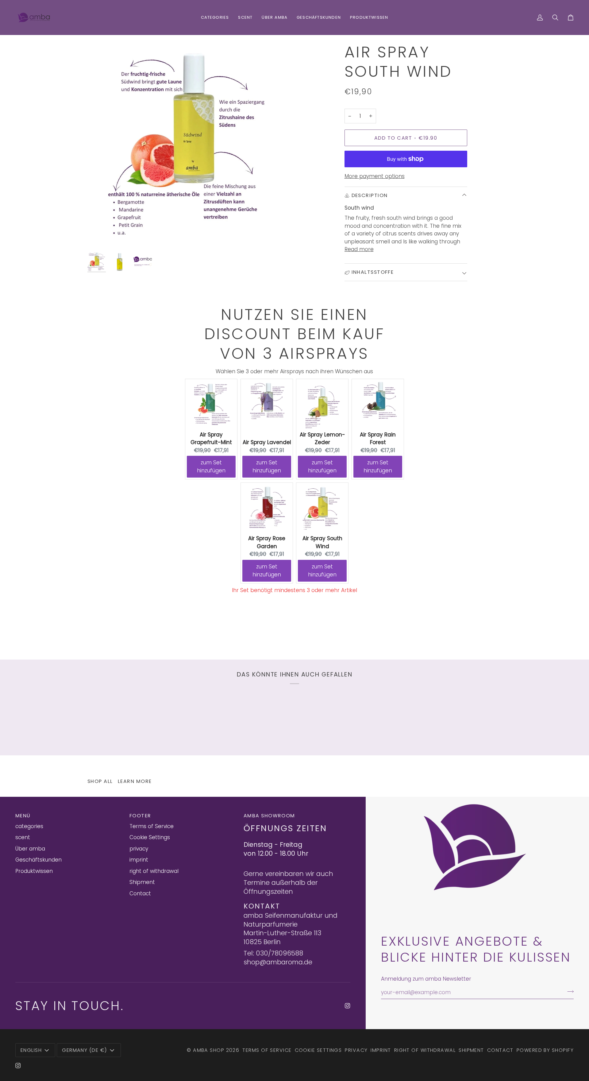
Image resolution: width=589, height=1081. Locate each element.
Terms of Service (151, 826)
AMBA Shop (208, 1050)
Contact (140, 893)
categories (29, 826)
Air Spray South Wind (322, 542)
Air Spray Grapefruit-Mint (211, 438)
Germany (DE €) (84, 1050)
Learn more (135, 781)
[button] (215, 17)
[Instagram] (347, 1006)
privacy (138, 848)
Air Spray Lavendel (267, 442)
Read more (359, 249)
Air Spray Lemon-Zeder (322, 438)
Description (370, 195)
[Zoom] (190, 146)
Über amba (30, 848)
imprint (138, 859)
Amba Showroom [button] (269, 815)
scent (22, 837)
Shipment (142, 882)
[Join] (569, 991)
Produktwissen (34, 871)
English (31, 1050)
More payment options (375, 176)
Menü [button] (23, 815)
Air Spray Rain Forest (378, 438)
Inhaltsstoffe (373, 272)
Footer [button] (140, 815)
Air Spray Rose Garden (266, 542)
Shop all (100, 781)
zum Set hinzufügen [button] (211, 466)
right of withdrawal (154, 871)
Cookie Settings (149, 837)
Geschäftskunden (38, 859)
